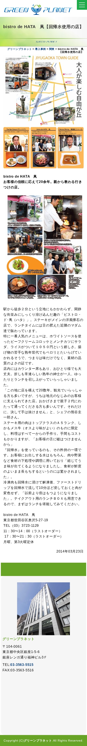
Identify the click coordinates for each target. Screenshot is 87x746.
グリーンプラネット (38, 740)
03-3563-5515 (22, 664)
